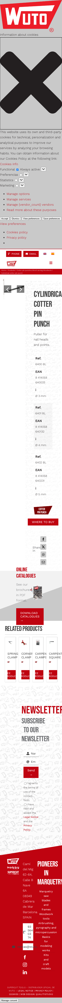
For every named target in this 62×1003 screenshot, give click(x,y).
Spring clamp (12, 655)
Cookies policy (17, 232)
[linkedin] (25, 972)
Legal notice (25, 991)
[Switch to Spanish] (53, 254)
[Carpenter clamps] (38, 642)
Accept (4, 218)
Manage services (19, 199)
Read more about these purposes (31, 210)
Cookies (14, 994)
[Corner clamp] (24, 642)
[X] (43, 547)
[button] (31, 83)
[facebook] (25, 957)
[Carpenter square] (52, 642)
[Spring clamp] (10, 642)
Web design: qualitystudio (37, 994)
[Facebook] (43, 539)
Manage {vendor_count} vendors (30, 204)
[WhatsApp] (43, 554)
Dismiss (16, 218)
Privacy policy (16, 237)
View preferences (31, 218)
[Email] (43, 562)
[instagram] (25, 965)
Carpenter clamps (43, 655)
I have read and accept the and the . (30, 817)
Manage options (18, 194)
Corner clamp (27, 655)
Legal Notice (30, 817)
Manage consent (9, 1000)
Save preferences (51, 218)
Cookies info (9, 164)
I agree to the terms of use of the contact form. (30, 792)
